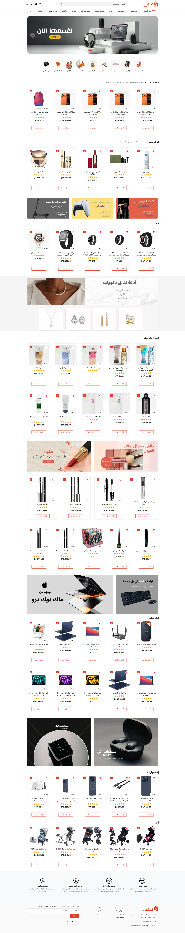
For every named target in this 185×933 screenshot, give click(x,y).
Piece (153, 108)
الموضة (74, 11)
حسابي (100, 907)
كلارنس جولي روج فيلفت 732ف (92, 173)
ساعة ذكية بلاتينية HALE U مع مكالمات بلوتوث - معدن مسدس (146, 254)
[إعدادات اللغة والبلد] (27, 4)
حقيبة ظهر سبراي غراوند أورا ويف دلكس (39, 113)
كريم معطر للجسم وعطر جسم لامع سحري (119, 369)
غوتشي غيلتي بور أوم (119, 172)
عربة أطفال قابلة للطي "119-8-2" (119, 850)
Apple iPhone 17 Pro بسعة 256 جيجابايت (66, 113)
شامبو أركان (146, 416)
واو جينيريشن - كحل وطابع (92, 550)
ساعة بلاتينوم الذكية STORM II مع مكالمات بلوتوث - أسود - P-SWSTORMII (119, 254)
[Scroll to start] (30, 11)
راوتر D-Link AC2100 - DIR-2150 (119, 645)
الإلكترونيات (121, 11)
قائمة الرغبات (98, 914)
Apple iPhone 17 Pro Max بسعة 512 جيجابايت (146, 113)
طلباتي (100, 911)
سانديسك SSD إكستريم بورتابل (146, 644)
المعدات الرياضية (99, 11)
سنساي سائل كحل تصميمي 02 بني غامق (39, 552)
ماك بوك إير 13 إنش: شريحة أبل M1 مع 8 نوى (92, 645)
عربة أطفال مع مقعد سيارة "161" (92, 850)
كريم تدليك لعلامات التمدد (92, 368)
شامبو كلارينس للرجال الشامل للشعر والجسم (65, 418)
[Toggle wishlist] (154, 91)
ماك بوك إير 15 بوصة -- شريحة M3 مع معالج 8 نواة (39, 694)
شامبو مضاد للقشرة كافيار (119, 416)
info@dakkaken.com (138, 925)
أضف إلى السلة (146, 128)
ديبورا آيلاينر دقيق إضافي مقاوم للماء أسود (146, 552)
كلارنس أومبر (39, 172)
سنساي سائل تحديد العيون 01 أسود (65, 552)
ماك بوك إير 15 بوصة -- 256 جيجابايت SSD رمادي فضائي (65, 694)
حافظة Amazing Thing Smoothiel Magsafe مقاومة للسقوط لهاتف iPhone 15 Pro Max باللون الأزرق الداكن (146, 800)
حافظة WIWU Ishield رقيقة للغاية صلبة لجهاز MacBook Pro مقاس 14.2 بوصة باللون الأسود (39, 800)
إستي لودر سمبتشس (65, 172)
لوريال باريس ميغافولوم (109, 504)
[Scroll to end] (34, 11)
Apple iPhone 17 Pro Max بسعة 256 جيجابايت (119, 113)
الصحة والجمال (134, 11)
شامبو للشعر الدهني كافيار (92, 416)
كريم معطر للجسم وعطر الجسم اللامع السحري (146, 369)
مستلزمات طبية (85, 11)
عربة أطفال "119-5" (146, 849)
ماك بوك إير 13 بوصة (65, 644)
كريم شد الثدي (38, 368)
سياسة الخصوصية (119, 907)
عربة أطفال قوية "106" (38, 849)
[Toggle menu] (153, 11)
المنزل (111, 11)
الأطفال (64, 11)
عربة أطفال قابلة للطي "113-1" (66, 849)
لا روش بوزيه (146, 172)
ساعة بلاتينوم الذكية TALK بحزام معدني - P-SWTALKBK (92, 254)
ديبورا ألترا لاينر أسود (119, 550)
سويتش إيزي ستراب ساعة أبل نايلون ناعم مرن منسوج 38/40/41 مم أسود (65, 254)
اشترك (74, 915)
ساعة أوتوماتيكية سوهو (39, 252)
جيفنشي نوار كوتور (76, 504)
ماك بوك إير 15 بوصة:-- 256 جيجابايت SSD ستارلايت (92, 694)
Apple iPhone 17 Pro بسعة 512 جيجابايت (93, 113)
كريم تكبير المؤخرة (66, 368)
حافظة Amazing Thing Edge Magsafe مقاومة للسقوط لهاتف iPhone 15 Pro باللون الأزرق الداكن (92, 800)
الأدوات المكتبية (53, 11)
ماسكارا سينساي (42, 504)
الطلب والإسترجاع (119, 917)
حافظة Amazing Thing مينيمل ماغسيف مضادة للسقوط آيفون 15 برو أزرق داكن (66, 800)
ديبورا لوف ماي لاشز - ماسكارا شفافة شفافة (143, 503)
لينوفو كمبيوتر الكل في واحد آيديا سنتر (39, 645)
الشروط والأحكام (120, 911)
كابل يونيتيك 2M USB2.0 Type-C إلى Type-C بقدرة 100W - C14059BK (119, 800)
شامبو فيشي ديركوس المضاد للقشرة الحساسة (39, 418)
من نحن (122, 914)
